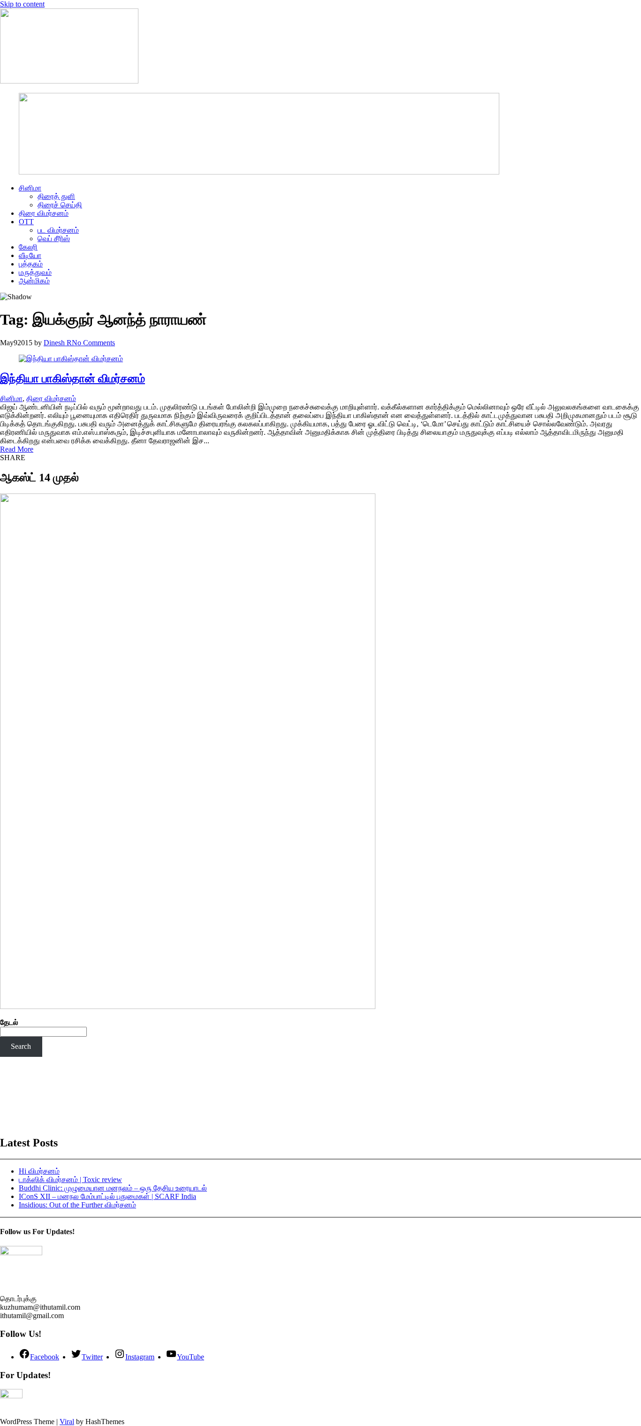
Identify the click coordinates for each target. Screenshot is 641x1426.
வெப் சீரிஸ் (54, 239)
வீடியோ (30, 255)
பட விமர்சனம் (58, 230)
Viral (67, 1422)
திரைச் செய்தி (60, 205)
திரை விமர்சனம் (44, 213)
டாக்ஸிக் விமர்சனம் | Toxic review (70, 1179)
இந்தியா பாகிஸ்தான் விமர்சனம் (72, 378)
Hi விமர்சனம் (39, 1171)
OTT (26, 222)
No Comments (93, 343)
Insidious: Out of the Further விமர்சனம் (77, 1205)
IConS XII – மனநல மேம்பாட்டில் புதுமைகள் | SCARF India (107, 1196)
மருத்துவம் (35, 272)
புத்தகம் (31, 264)
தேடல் (9, 1022)
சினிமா (30, 188)
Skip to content (22, 4)
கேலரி (28, 247)
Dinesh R (58, 343)
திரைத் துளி (56, 196)
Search (21, 1046)
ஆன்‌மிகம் (34, 281)
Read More (16, 449)
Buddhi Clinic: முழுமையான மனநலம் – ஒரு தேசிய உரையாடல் (113, 1188)
